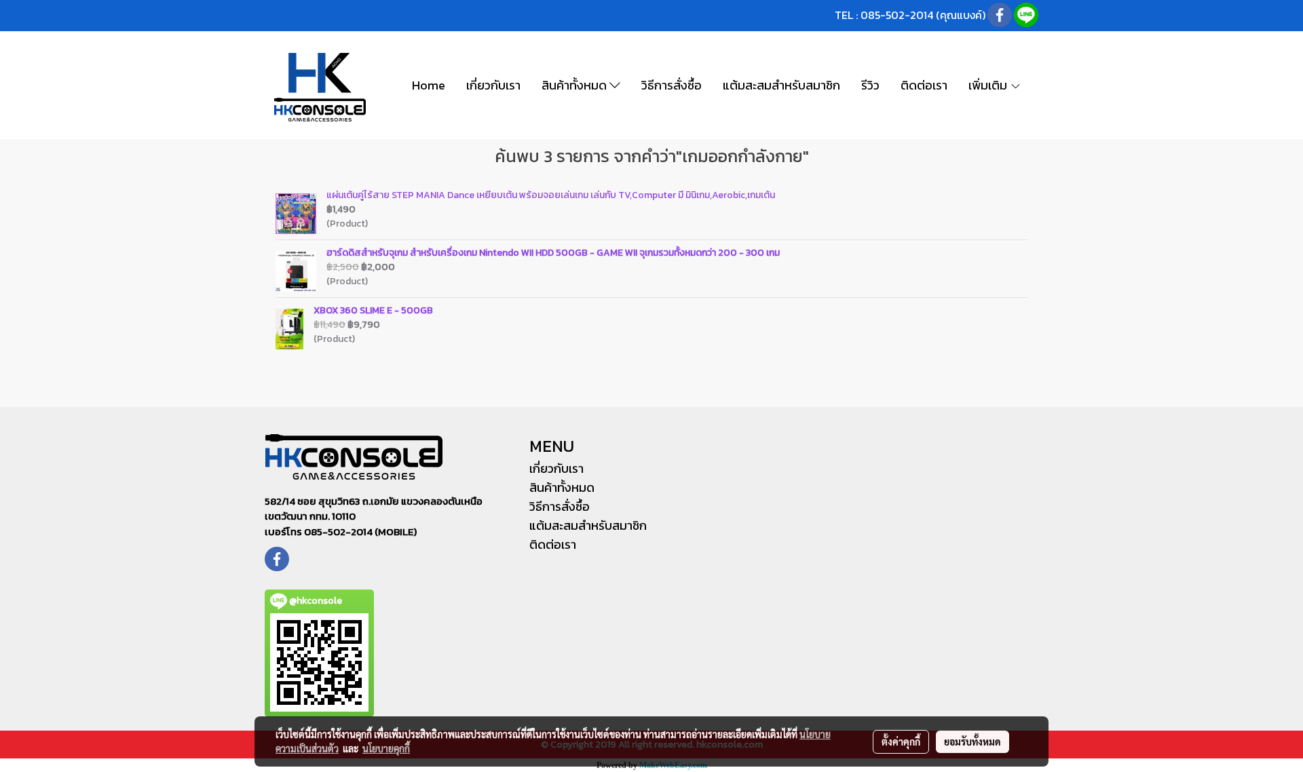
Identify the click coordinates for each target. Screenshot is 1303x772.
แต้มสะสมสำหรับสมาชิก (781, 85)
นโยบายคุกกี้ (386, 748)
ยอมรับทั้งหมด (972, 741)
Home (428, 85)
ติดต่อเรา (924, 85)
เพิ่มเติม (989, 85)
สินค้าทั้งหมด (575, 85)
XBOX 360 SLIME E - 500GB (373, 310)
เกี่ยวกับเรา (493, 85)
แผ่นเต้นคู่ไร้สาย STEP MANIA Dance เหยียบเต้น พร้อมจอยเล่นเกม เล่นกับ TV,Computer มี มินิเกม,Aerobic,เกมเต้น (550, 195)
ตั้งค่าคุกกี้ (901, 741)
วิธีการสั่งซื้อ (671, 85)
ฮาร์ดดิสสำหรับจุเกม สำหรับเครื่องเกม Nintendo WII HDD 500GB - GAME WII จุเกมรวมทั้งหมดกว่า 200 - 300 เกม (553, 253)
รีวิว (870, 85)
